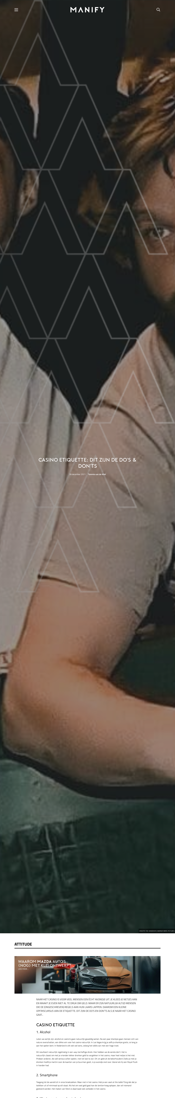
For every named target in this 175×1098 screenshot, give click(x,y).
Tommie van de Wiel (97, 474)
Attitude (23, 944)
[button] (16, 10)
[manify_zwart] (87, 9)
